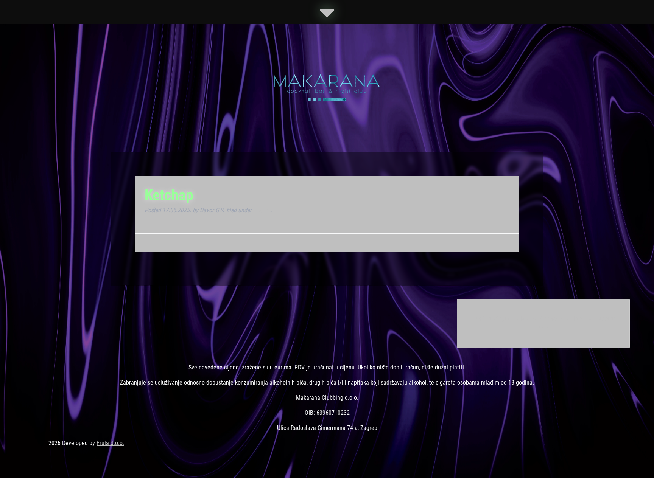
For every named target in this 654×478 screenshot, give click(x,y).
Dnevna (262, 210)
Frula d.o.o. (110, 443)
